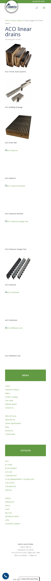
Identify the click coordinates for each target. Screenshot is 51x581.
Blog (7, 427)
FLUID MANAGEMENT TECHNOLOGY (19, 479)
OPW (7, 520)
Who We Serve (10, 416)
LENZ (7, 509)
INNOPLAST (10, 502)
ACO (7, 461)
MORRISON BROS (12, 516)
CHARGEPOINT (11, 475)
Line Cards (9, 400)
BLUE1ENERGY (11, 468)
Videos (7, 393)
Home (7, 20)
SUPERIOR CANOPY (12, 524)
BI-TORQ (8, 465)
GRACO (8, 498)
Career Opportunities (13, 423)
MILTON (8, 513)
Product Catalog (16, 20)
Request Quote (11, 404)
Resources (9, 430)
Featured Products (12, 390)
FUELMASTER (10, 486)
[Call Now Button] (5, 576)
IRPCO (7, 505)
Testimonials (10, 434)
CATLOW (8, 472)
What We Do (10, 420)
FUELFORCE (9, 483)
